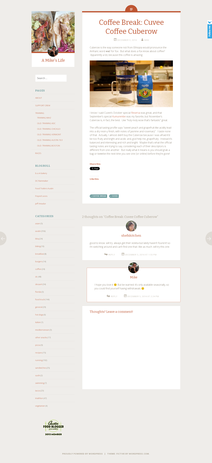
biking (38, 246)
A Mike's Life (53, 60)
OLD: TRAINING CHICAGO (48, 128)
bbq (37, 238)
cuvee (115, 196)
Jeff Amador (40, 203)
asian (37, 223)
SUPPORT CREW (42, 105)
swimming (39, 383)
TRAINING (39, 113)
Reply (111, 254)
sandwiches (40, 367)
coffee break (99, 196)
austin (38, 231)
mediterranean (42, 329)
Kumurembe (119, 116)
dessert (38, 284)
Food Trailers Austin (44, 188)
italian (38, 322)
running (38, 360)
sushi (37, 375)
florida (38, 291)
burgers (38, 261)
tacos (37, 390)
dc (36, 276)
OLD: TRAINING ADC (46, 123)
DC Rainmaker (41, 180)
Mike (146, 40)
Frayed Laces (41, 196)
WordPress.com (139, 453)
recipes (38, 352)
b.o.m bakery (41, 173)
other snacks (41, 337)
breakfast (39, 253)
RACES (38, 153)
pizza (37, 345)
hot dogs (39, 314)
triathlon (39, 398)
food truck (40, 299)
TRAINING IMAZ (44, 117)
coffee (38, 269)
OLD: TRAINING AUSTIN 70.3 (50, 140)
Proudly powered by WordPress (82, 453)
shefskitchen (131, 235)
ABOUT (38, 97)
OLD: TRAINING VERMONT (49, 134)
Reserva (135, 112)
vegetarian (40, 405)
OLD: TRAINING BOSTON (48, 145)
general (38, 307)
